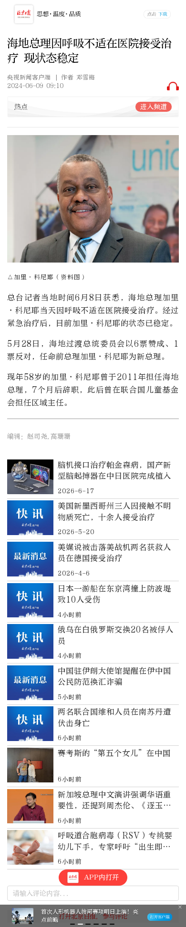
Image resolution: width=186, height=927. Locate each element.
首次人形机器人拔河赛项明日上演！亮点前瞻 (89, 915)
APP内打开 (101, 877)
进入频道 (153, 107)
